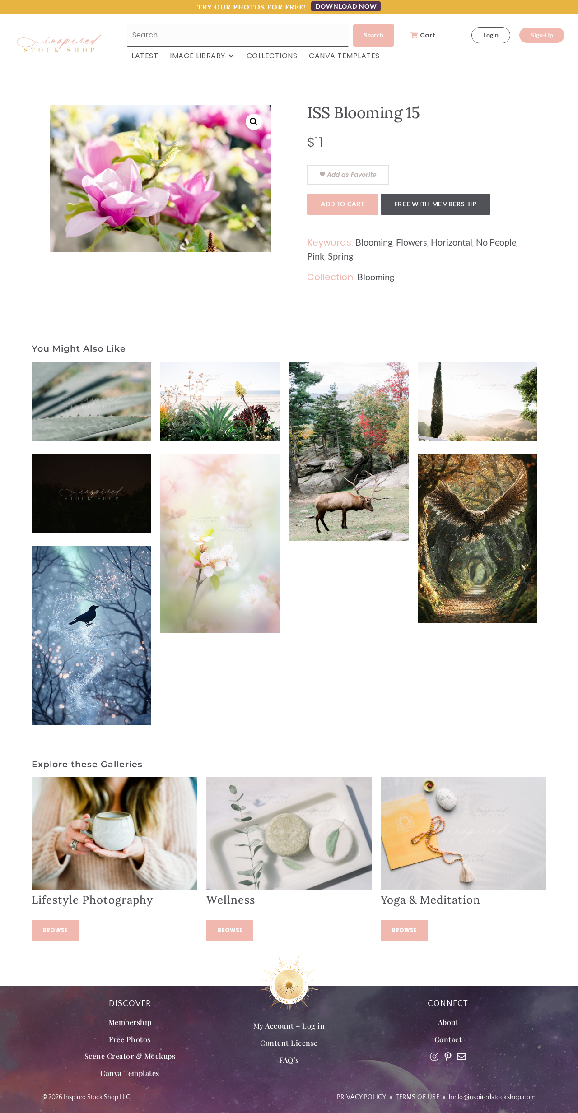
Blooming (375, 276)
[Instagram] (434, 1056)
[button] (254, 122)
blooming (373, 242)
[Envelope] (461, 1056)
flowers (411, 242)
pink (315, 255)
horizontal (451, 242)
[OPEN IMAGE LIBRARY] (231, 56)
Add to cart (343, 204)
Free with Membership (435, 204)
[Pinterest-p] (447, 1056)
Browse (55, 930)
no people (496, 242)
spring (340, 255)
